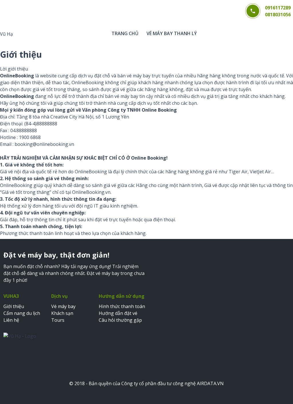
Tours (57, 320)
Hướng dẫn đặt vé (118, 313)
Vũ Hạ (6, 34)
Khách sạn (62, 313)
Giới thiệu (13, 306)
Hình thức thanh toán (122, 306)
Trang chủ (125, 33)
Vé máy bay (63, 306)
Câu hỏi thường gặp (120, 320)
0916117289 (278, 8)
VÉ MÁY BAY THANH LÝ (171, 33)
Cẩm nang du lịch (21, 313)
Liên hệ (11, 320)
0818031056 (278, 14)
